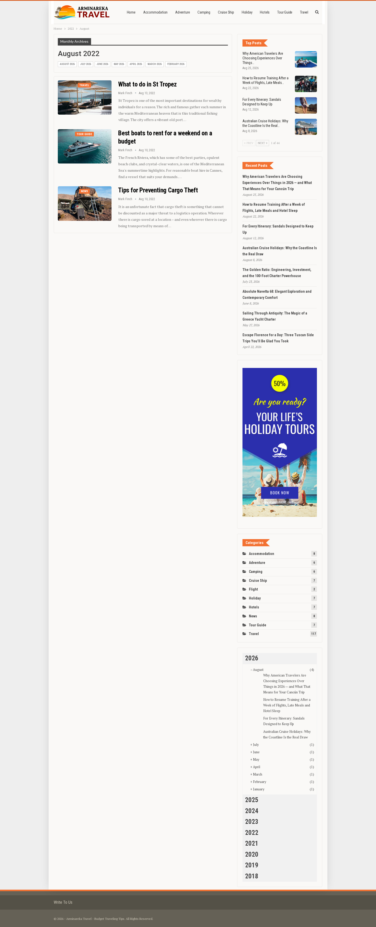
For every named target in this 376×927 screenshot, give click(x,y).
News (84, 191)
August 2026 (67, 64)
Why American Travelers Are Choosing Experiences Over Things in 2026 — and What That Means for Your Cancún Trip (277, 183)
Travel (304, 12)
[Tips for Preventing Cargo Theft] (85, 203)
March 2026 (155, 64)
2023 (251, 821)
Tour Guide (284, 12)
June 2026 (102, 64)
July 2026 (85, 64)
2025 (251, 800)
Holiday (247, 12)
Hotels (265, 12)
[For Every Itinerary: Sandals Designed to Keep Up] (306, 105)
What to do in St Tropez (147, 84)
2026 (251, 658)
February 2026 (175, 64)
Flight (253, 589)
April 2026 (136, 64)
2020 (251, 854)
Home (131, 12)
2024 (251, 811)
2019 (251, 865)
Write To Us (63, 902)
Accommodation (155, 12)
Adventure (182, 12)
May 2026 (119, 64)
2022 (251, 832)
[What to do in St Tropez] (85, 97)
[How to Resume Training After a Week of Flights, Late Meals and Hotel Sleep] (306, 84)
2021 (251, 843)
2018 (251, 876)
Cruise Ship (226, 12)
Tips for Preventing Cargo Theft (158, 190)
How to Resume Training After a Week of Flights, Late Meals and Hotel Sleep (287, 705)
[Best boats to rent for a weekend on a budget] (85, 146)
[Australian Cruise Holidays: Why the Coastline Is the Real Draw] (306, 127)
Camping (203, 12)
